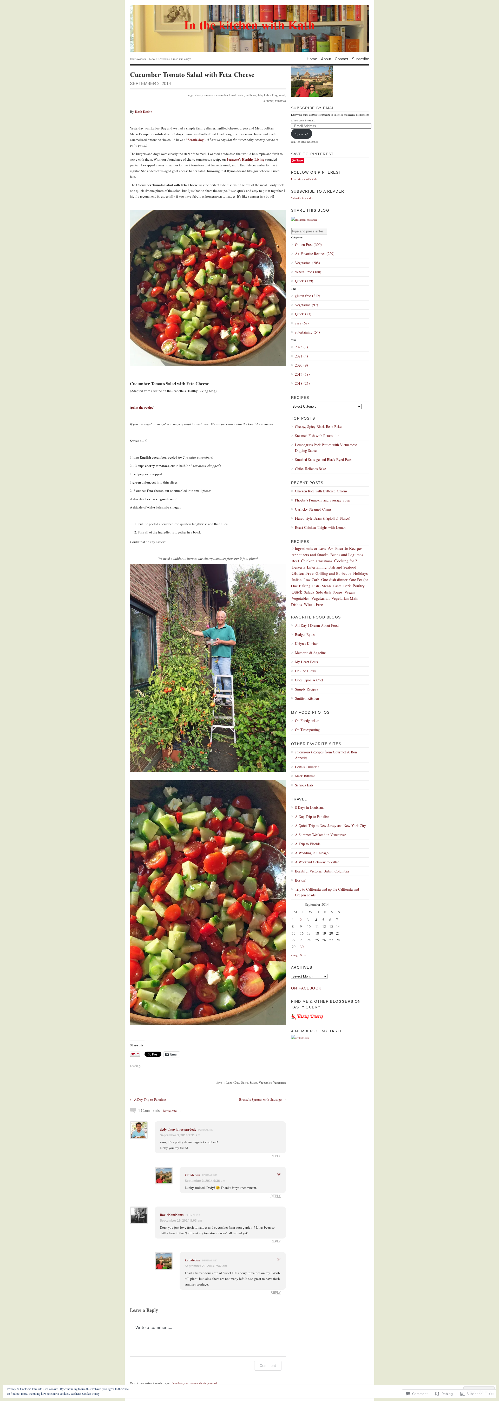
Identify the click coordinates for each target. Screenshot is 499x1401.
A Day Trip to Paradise (312, 816)
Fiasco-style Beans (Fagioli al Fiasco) (322, 518)
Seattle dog (196, 139)
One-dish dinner (334, 579)
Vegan (349, 592)
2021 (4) (301, 356)
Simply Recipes (306, 689)
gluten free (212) (307, 295)
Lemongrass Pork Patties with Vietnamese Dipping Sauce (326, 447)
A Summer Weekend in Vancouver (320, 834)
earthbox (251, 95)
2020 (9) (301, 365)
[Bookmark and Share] (304, 219)
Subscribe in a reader (302, 198)
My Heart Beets (306, 661)
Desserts (298, 567)
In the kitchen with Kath (304, 179)
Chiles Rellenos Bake (310, 468)
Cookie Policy (91, 1393)
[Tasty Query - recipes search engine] (307, 1020)
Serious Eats (304, 785)
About (326, 58)
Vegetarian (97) (306, 304)
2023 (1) (301, 346)
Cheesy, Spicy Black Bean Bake (318, 426)
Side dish (323, 592)
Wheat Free (313, 604)
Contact (341, 58)
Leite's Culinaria (307, 766)
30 (302, 946)
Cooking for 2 (345, 560)
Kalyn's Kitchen (306, 643)
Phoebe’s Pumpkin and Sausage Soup (322, 500)
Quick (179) (304, 280)
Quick (244, 1082)
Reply (276, 1156)
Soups (338, 592)
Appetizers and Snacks (310, 554)
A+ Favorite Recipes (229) (314, 253)
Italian (297, 579)
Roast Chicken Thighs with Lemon (320, 527)
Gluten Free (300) (308, 244)
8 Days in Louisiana (309, 807)
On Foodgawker (307, 720)
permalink (205, 1130)
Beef (295, 560)
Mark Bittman (305, 775)
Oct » (303, 955)
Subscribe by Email (313, 108)
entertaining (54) (307, 332)
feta (260, 95)
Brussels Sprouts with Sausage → (262, 1099)
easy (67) (302, 323)
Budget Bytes (304, 634)
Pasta (337, 585)
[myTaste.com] (300, 1038)
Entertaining (317, 567)
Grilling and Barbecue (333, 573)
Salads (253, 1082)
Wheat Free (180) (308, 271)
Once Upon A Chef (309, 679)
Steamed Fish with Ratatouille (317, 435)
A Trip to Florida (307, 843)
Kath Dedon (143, 111)
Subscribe (360, 58)
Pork (347, 585)
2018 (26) (302, 383)
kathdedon (192, 1174)
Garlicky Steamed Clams (313, 509)
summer (268, 101)
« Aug (294, 955)
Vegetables (265, 1082)
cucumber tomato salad (230, 95)
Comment (268, 1365)
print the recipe (142, 407)
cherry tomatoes (205, 95)
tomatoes (280, 101)
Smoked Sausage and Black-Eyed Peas (323, 459)
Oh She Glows (305, 670)
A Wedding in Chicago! (312, 852)
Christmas (324, 560)
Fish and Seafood (342, 567)
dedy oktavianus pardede (178, 1129)
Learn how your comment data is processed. (195, 1383)
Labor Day (270, 95)
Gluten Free (303, 573)
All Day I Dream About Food (317, 625)
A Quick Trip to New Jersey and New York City (330, 825)
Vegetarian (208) (307, 262)
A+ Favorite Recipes (345, 548)
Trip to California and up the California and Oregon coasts (327, 892)
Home (312, 58)
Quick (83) (303, 313)
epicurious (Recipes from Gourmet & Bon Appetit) (326, 755)
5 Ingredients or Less (309, 548)
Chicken (307, 560)
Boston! (300, 880)
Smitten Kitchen (307, 698)
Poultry (359, 585)
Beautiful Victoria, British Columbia (322, 871)
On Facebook (306, 988)
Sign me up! (301, 134)
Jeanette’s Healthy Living (245, 159)
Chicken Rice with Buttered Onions (321, 490)
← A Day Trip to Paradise (148, 1099)
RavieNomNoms (171, 1214)
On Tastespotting (307, 729)
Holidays (360, 573)
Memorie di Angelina (310, 652)
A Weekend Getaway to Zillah (317, 861)
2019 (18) (302, 374)
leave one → (172, 1110)
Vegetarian (279, 1082)
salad (282, 95)
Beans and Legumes (346, 554)
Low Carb (311, 579)
